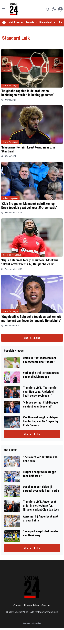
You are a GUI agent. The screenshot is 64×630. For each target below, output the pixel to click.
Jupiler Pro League (10, 85)
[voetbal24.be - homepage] (13, 9)
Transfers (31, 22)
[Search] (48, 9)
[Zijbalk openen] (3, 9)
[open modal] (60, 9)
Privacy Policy (31, 605)
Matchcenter (16, 22)
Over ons (46, 605)
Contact (17, 605)
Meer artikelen (32, 337)
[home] (4, 22)
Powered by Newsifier (32, 623)
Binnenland (45, 22)
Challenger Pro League (12, 255)
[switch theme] (54, 9)
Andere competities (10, 198)
